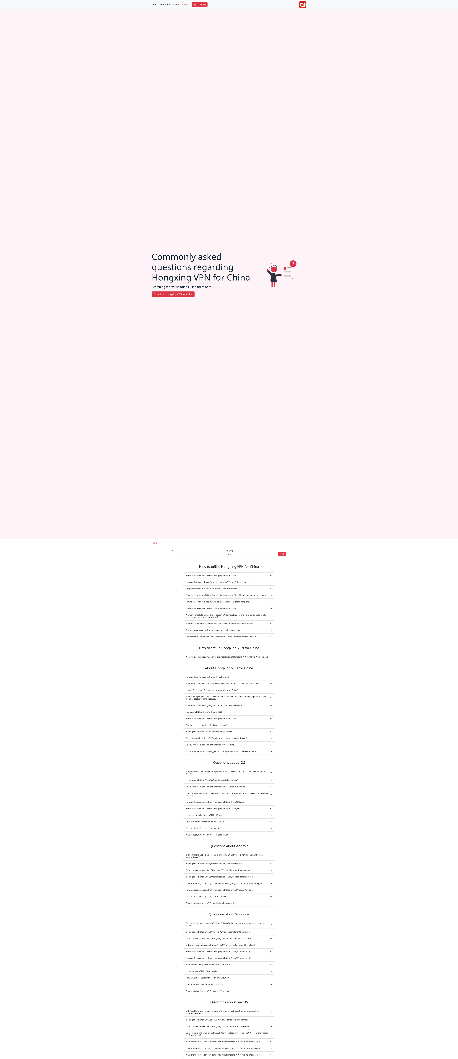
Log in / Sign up (200, 4)
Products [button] (164, 4)
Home (155, 4)
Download (185, 4)
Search (175, 550)
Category (229, 550)
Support (175, 4)
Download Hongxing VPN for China (173, 294)
